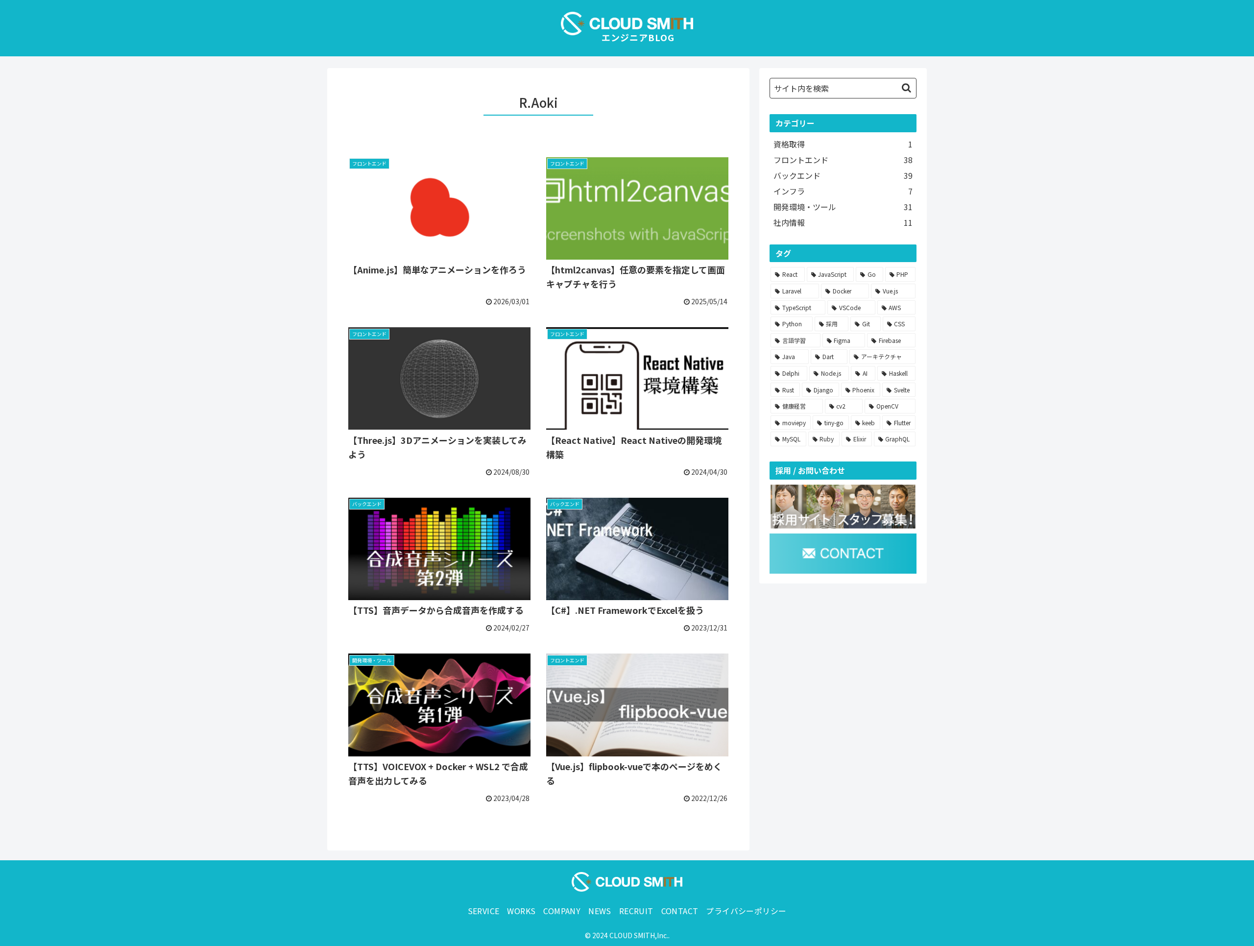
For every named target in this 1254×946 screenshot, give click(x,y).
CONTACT (680, 911)
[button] (906, 88)
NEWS (599, 911)
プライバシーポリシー (746, 911)
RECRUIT (636, 911)
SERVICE (484, 911)
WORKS (521, 911)
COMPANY (561, 911)
